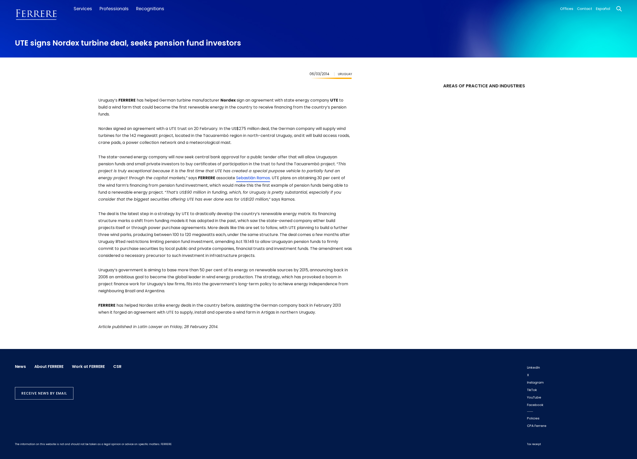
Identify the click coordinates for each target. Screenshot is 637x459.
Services (83, 8)
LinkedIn (533, 367)
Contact (584, 8)
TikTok (532, 390)
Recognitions (150, 8)
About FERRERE (48, 366)
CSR (117, 366)
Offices (566, 8)
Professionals (114, 8)
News (20, 366)
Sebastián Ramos (253, 178)
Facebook (535, 404)
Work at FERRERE (88, 366)
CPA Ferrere (536, 425)
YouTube (534, 397)
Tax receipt (534, 444)
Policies (533, 418)
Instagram (535, 382)
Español (603, 8)
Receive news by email (44, 393)
